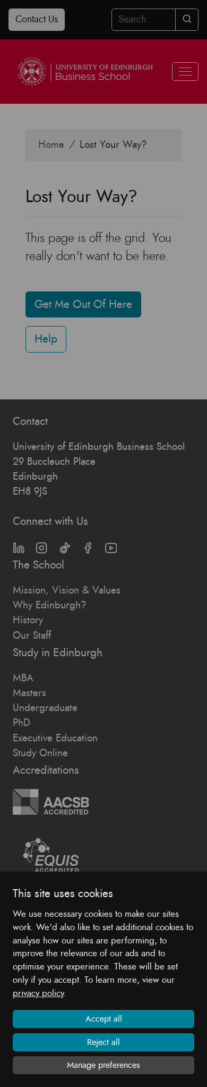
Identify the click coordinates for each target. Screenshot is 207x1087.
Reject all (103, 1042)
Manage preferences (103, 1065)
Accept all (103, 1019)
